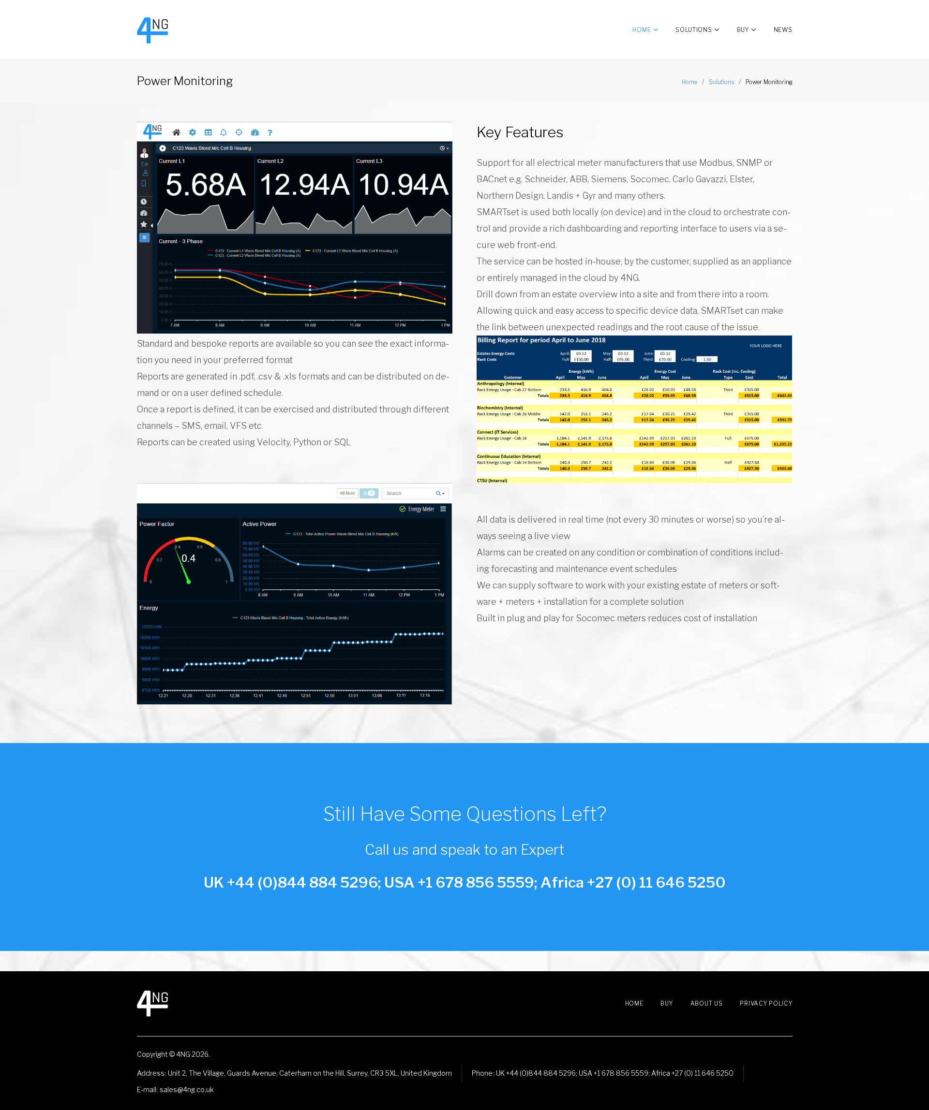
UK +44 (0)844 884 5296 (536, 1073)
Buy (743, 29)
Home (641, 29)
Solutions (693, 29)
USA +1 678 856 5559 (613, 1073)
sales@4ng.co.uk (187, 1089)
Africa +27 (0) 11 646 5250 (692, 1073)
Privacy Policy (766, 1003)
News (783, 29)
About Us (706, 1003)
